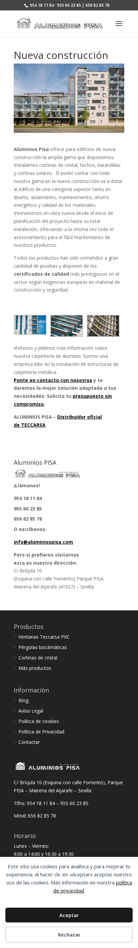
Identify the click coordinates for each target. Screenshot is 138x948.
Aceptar (69, 915)
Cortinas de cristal (37, 657)
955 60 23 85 (28, 508)
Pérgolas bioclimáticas (42, 647)
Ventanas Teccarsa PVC (44, 637)
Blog (23, 700)
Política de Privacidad (41, 731)
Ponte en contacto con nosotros (53, 380)
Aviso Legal (30, 711)
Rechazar (69, 934)
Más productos (34, 668)
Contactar (29, 742)
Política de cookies (38, 721)
